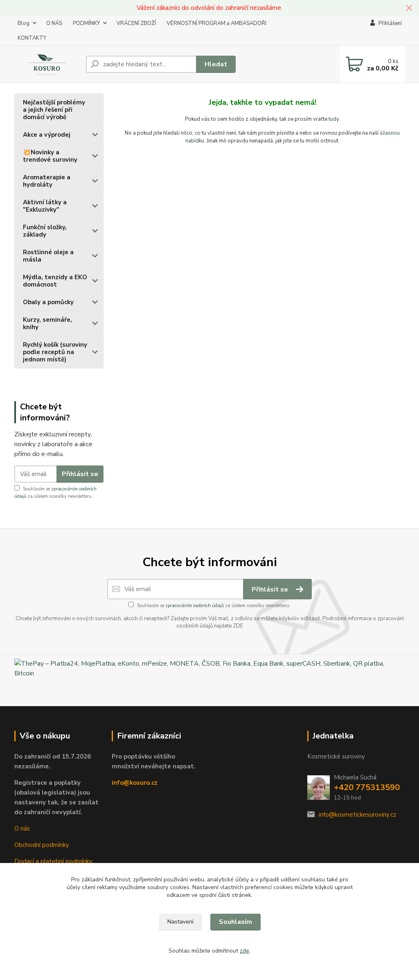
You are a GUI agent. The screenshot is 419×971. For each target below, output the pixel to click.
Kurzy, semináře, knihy (47, 323)
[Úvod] (46, 64)
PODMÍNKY (86, 23)
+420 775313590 (367, 787)
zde (244, 951)
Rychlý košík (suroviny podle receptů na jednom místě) (55, 352)
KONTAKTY (32, 38)
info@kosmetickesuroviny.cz (357, 815)
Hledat (216, 64)
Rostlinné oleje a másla (48, 256)
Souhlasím (235, 921)
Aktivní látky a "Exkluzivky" (45, 206)
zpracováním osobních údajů (194, 606)
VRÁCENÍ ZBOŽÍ (136, 23)
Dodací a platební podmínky (53, 861)
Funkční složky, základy (45, 231)
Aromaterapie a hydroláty (46, 181)
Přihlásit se (80, 474)
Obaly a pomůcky (48, 302)
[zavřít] (408, 8)
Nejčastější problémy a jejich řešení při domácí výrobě (54, 109)
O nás (22, 828)
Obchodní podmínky (41, 845)
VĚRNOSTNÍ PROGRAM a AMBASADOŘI (216, 23)
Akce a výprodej (46, 135)
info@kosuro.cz (135, 783)
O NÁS (54, 23)
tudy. (334, 119)
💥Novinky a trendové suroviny (50, 156)
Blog (23, 23)
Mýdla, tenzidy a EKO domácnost (55, 281)
